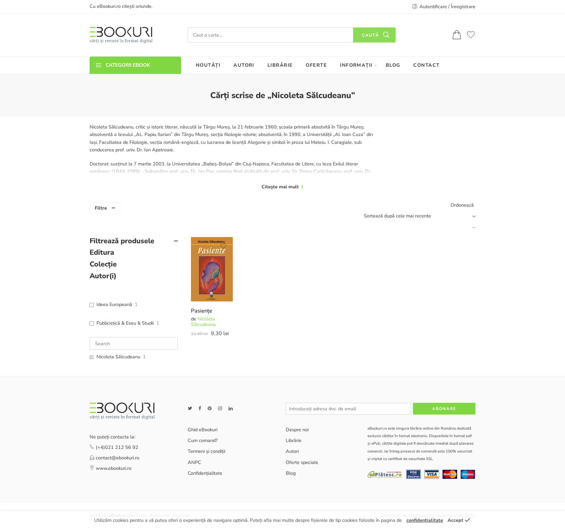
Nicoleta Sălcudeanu (203, 322)
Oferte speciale (302, 462)
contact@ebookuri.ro (117, 457)
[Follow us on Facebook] (199, 408)
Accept (455, 520)
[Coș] (456, 35)
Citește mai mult (280, 186)
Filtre (101, 208)
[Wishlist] (223, 246)
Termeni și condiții (206, 451)
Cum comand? (202, 440)
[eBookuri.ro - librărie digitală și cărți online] (121, 35)
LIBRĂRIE (280, 65)
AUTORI (243, 65)
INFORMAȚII (356, 65)
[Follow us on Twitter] (190, 408)
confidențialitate (424, 520)
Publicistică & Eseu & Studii (125, 323)
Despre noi (297, 429)
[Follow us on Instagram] (220, 408)
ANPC (194, 462)
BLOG (393, 65)
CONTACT (426, 65)
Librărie (293, 440)
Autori (292, 451)
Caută (370, 35)
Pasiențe (201, 311)
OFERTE (316, 65)
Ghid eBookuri (202, 429)
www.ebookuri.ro (113, 468)
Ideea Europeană (114, 304)
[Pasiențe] (212, 269)
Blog (291, 473)
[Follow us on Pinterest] (210, 408)
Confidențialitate (205, 473)
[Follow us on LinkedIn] (230, 408)
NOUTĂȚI (208, 65)
